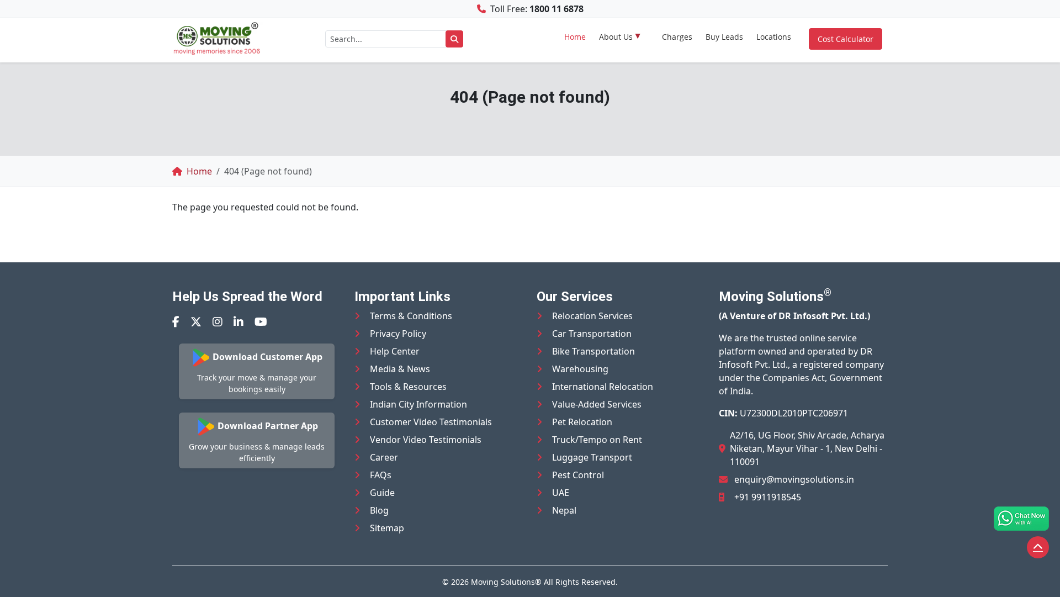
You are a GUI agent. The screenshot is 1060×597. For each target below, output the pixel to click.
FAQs (380, 475)
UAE (560, 493)
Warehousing (580, 369)
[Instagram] (217, 321)
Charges (677, 36)
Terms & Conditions (411, 316)
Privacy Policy (398, 333)
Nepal (564, 510)
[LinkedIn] (238, 321)
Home (575, 36)
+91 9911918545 (767, 497)
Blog (379, 510)
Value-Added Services (597, 404)
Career (384, 457)
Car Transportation (592, 333)
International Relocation (602, 387)
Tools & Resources (408, 387)
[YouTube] (261, 321)
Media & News (400, 369)
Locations (773, 36)
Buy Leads (724, 36)
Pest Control (578, 475)
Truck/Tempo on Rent (597, 440)
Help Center (395, 351)
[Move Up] (1038, 547)
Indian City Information (418, 404)
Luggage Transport (592, 457)
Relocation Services (592, 316)
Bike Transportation (593, 351)
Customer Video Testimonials (431, 422)
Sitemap (387, 528)
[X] (196, 321)
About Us (616, 36)
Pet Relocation (582, 422)
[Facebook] (175, 321)
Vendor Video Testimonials (425, 440)
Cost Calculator (845, 39)
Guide (382, 493)
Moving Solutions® (506, 582)
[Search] (454, 38)
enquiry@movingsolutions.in (794, 479)
